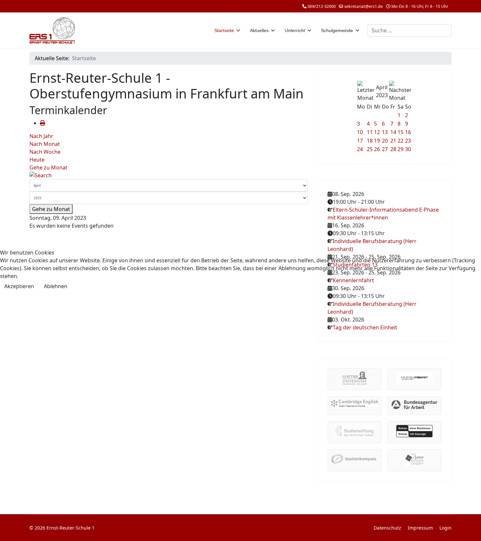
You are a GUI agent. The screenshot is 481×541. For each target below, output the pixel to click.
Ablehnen (55, 286)
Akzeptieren (19, 286)
